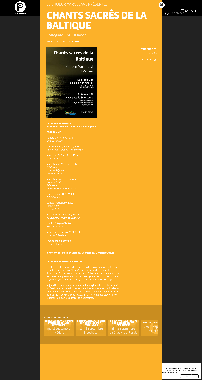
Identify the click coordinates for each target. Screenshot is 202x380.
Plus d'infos (186, 376)
